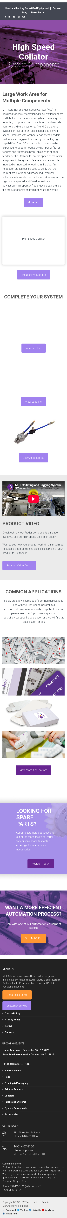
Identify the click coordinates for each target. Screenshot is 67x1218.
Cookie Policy (12, 1013)
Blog (24, 12)
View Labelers (33, 401)
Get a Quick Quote (17, 994)
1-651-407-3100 (24, 1146)
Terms (8, 1026)
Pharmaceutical (13, 1070)
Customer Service (17, 1005)
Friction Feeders (14, 1089)
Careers (57, 8)
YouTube (49, 1210)
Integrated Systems (15, 1102)
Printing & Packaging (16, 1083)
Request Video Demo (19, 565)
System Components (16, 1108)
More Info (33, 202)
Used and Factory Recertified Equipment (27, 8)
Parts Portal (38, 12)
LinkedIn (36, 1210)
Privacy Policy (12, 1019)
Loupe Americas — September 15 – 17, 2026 (25, 1050)
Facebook (11, 1210)
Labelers (9, 1095)
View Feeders (34, 348)
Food (8, 1077)
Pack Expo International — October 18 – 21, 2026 (28, 1054)
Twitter (24, 1210)
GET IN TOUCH (33, 938)
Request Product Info (33, 274)
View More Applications (33, 770)
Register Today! (41, 863)
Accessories (12, 1114)
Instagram (11, 1213)
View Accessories (33, 457)
